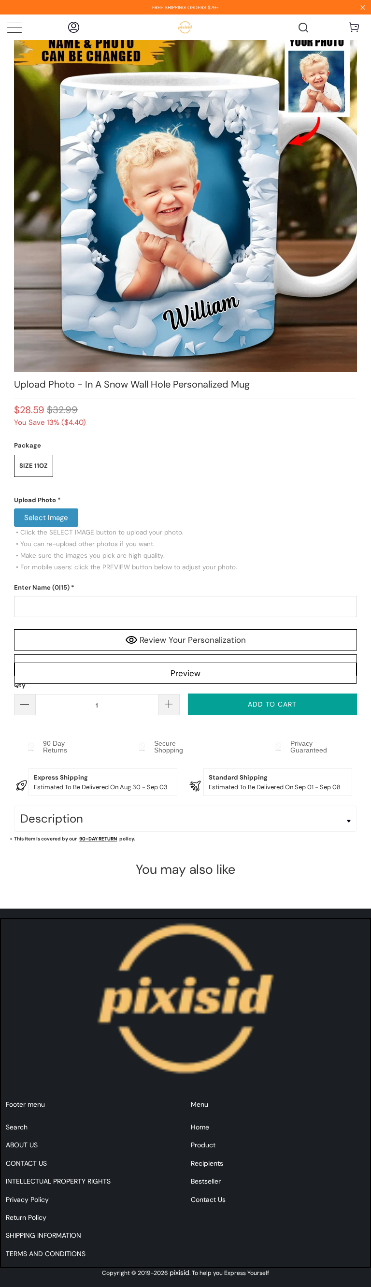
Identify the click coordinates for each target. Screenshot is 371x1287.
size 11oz (33, 466)
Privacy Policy (27, 1199)
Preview (185, 673)
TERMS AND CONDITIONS (46, 1253)
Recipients (207, 1163)
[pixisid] (185, 27)
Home (200, 1127)
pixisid (179, 1272)
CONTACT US (26, 1163)
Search (17, 1127)
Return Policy (26, 1217)
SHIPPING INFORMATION (43, 1235)
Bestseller (206, 1181)
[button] (185, 500)
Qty (20, 685)
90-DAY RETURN (98, 839)
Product (203, 1145)
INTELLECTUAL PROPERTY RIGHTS (58, 1181)
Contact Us (208, 1199)
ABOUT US (22, 1145)
